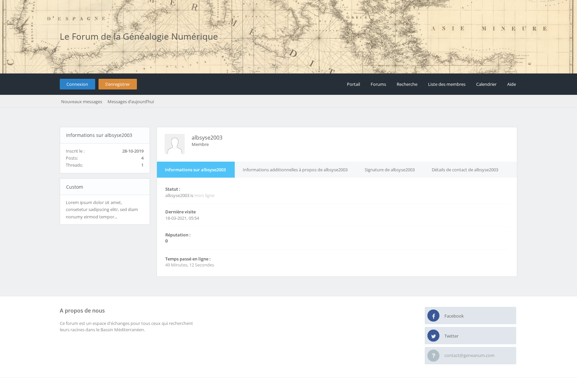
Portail (353, 84)
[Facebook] (433, 316)
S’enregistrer (117, 84)
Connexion (77, 84)
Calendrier (486, 84)
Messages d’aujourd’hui (131, 102)
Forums (378, 84)
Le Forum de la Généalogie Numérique (139, 36)
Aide (511, 84)
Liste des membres (446, 84)
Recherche (407, 84)
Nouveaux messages (81, 102)
